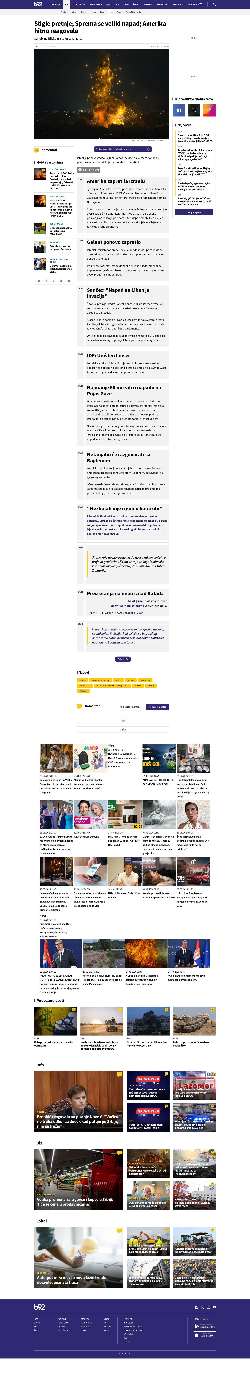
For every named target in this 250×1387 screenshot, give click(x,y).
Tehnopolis (86, 1323)
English (107, 1326)
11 (79, 706)
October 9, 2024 (133, 613)
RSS (125, 1338)
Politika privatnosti (133, 1330)
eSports (85, 1319)
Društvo (180, 1244)
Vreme (107, 1330)
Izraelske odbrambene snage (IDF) (113, 685)
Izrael (83, 680)
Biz (35, 1326)
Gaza (119, 680)
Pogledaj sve (194, 212)
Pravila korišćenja (133, 1326)
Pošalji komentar (157, 706)
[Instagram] (209, 110)
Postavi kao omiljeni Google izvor (114, 149)
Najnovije (56, 4)
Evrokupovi (56, 224)
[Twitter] (194, 110)
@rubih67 (132, 601)
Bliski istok (86, 685)
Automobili (86, 1326)
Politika (42, 1112)
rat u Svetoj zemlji (101, 680)
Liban (131, 680)
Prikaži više (123, 659)
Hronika (179, 1117)
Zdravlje (61, 1319)
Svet (37, 46)
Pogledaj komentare (130, 706)
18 (43, 243)
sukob (138, 685)
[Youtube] (214, 1307)
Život (36, 1330)
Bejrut (151, 685)
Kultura (61, 1326)
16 (43, 197)
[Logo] (38, 4)
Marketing (129, 1319)
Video (107, 1319)
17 (43, 170)
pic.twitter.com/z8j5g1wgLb (129, 605)
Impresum (128, 1323)
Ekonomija (43, 1273)
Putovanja (62, 1323)
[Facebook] (179, 110)
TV (105, 1323)
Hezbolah (145, 680)
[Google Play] (205, 1326)
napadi (84, 691)
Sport (37, 1323)
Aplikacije (128, 1334)
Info (36, 1319)
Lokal (83, 1330)
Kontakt (128, 1341)
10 (43, 260)
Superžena (62, 1330)
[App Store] (205, 1335)
